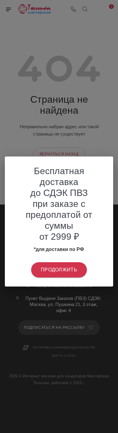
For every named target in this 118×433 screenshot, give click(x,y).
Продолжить (59, 269)
